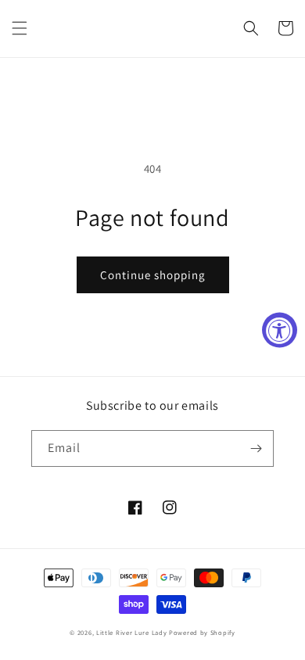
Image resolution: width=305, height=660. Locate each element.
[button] (19, 28)
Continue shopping (153, 274)
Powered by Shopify (202, 632)
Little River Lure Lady (132, 632)
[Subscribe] (256, 448)
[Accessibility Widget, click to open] (279, 330)
